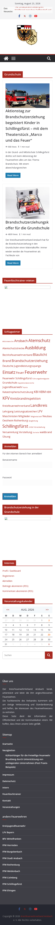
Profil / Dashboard (11, 570)
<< (7, 609)
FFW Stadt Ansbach (12, 858)
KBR (48, 392)
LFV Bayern (8, 832)
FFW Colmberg (9, 877)
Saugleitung (33, 421)
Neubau (47, 416)
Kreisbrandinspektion (25, 398)
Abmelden (7, 580)
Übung (6, 436)
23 (49, 634)
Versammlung (10, 432)
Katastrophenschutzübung (17, 392)
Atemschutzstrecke (13, 348)
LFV (40, 411)
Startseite (7, 743)
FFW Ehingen (9, 890)
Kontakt (6, 800)
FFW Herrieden (10, 845)
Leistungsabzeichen (25, 411)
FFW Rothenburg (11, 864)
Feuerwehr (36, 372)
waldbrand (46, 432)
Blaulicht (40, 354)
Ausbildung (35, 347)
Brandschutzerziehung (30, 360)
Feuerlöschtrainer (11, 794)
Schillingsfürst (15, 426)
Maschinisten (10, 416)
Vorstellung (25, 432)
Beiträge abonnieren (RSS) (15, 586)
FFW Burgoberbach (12, 851)
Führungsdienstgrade (40, 379)
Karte (25, 387)
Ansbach (21, 340)
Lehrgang (8, 411)
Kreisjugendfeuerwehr (14, 825)
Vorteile (36, 432)
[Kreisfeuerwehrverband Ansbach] (6, 58)
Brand (6, 361)
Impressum (8, 774)
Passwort (7, 477)
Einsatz (8, 372)
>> (47, 609)
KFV (6, 398)
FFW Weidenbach (11, 871)
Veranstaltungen (11, 807)
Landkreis (38, 405)
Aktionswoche (8, 341)
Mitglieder (24, 416)
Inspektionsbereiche (26, 383)
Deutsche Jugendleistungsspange (21, 366)
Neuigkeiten (8, 750)
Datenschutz (9, 781)
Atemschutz (39, 340)
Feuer (20, 373)
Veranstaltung (39, 427)
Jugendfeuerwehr (12, 387)
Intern (5, 787)
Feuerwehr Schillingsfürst (17, 378)
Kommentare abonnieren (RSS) (17, 591)
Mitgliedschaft (36, 416)
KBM (42, 392)
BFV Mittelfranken (11, 838)
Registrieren (8, 575)
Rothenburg (21, 420)
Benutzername (9, 459)
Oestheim (7, 420)
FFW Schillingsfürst (12, 884)
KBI (36, 392)
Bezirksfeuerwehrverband (17, 355)
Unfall (31, 427)
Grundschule (9, 382)
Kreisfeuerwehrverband (16, 405)
